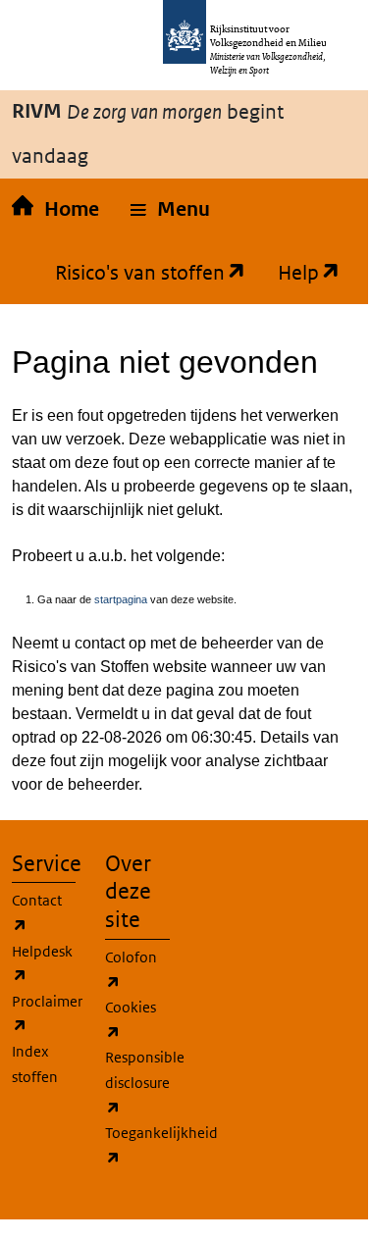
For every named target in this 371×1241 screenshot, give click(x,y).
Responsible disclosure (145, 1081)
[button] (170, 210)
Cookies (130, 1019)
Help (290, 272)
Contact (37, 912)
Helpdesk (42, 963)
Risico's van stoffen (132, 272)
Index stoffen (35, 1064)
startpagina (120, 599)
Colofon (131, 969)
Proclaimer (47, 1013)
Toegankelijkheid (161, 1144)
